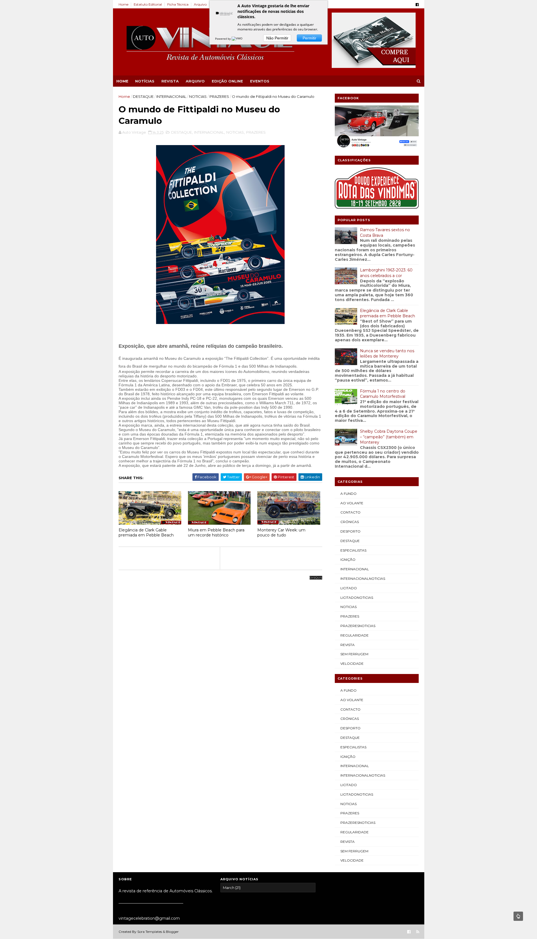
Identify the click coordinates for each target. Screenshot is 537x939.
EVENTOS (259, 81)
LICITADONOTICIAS (356, 597)
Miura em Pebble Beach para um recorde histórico (216, 533)
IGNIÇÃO (347, 559)
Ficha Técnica (178, 4)
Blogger (172, 931)
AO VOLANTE (351, 503)
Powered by (223, 39)
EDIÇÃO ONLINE (227, 81)
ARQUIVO (195, 81)
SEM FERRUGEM (354, 654)
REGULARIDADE (354, 635)
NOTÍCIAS (144, 81)
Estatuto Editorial (148, 4)
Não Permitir (277, 38)
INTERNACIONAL (171, 96)
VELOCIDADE (352, 663)
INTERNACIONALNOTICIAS (362, 578)
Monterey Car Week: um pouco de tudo (281, 533)
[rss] (417, 931)
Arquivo (200, 4)
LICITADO (348, 588)
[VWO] (237, 39)
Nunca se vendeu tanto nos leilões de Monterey (387, 353)
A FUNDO (348, 493)
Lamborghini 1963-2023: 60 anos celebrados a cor (386, 273)
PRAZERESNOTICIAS (357, 626)
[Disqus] (220, 648)
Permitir (309, 38)
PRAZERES (219, 96)
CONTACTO (350, 512)
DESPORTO (350, 531)
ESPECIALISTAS (353, 550)
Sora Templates (149, 931)
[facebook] (417, 4)
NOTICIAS (198, 96)
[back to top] (518, 916)
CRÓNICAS (349, 522)
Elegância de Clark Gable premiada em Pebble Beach (146, 533)
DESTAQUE (143, 96)
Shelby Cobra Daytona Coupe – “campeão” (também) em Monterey (388, 437)
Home (123, 4)
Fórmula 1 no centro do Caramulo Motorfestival (382, 394)
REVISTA (170, 81)
